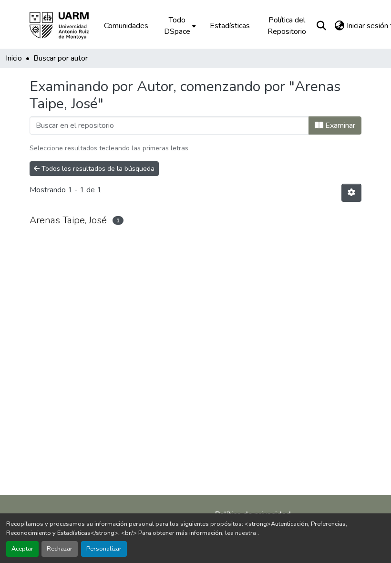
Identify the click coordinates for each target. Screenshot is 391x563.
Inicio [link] (14, 58)
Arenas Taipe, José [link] (68, 220)
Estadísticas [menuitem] (230, 26)
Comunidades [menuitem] (126, 26)
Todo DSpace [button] (177, 26)
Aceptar (22, 548)
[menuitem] (179, 25)
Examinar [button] (339, 125)
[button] (66, 26)
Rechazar (59, 548)
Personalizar (104, 548)
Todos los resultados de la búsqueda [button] (97, 168)
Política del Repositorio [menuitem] (287, 26)
